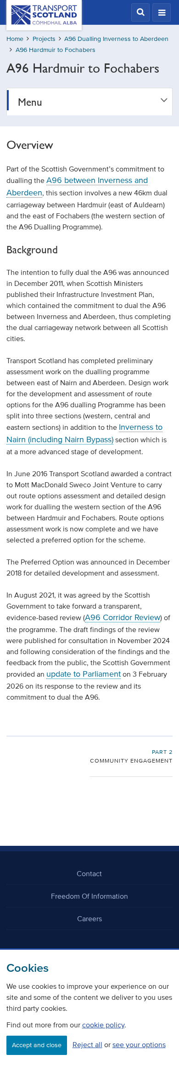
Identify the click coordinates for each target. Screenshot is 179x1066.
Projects (44, 38)
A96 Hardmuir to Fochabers (55, 49)
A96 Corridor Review (122, 617)
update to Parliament (83, 673)
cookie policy (103, 1024)
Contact (89, 873)
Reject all (87, 1044)
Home (14, 38)
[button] (140, 12)
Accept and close (37, 1045)
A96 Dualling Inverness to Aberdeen (116, 38)
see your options (139, 1044)
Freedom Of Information (89, 896)
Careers (89, 918)
